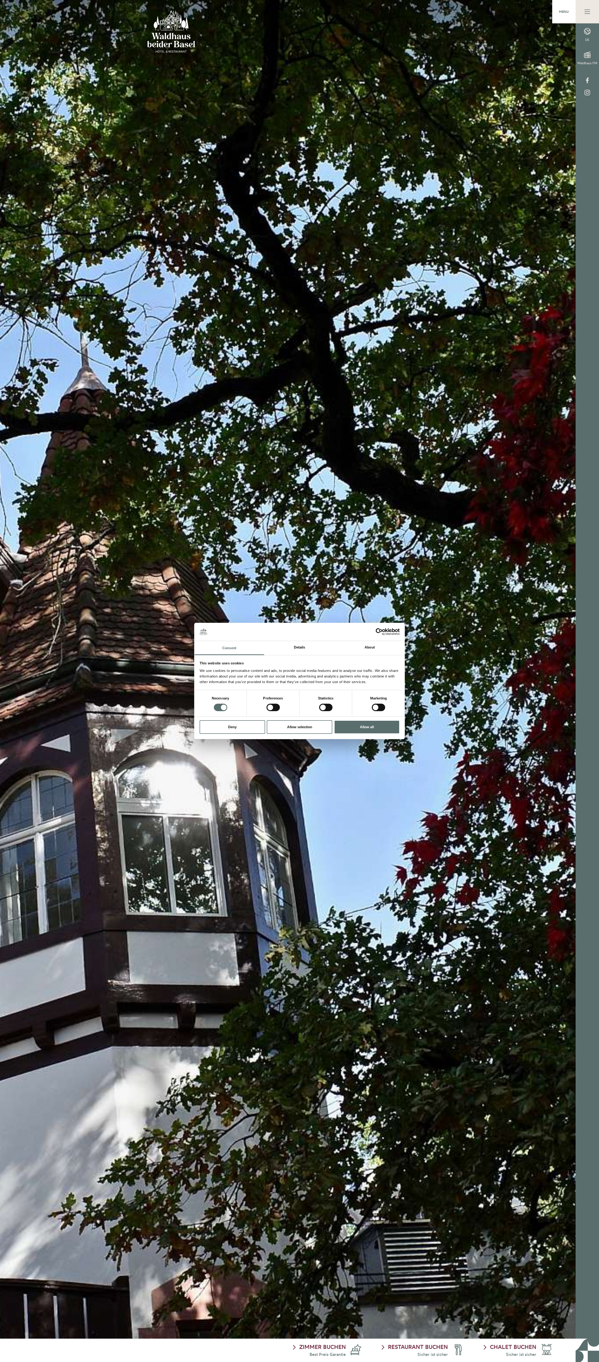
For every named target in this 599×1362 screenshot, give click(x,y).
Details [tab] (299, 647)
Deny (232, 727)
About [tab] (370, 647)
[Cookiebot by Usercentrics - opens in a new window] (379, 631)
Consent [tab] (229, 648)
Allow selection (299, 727)
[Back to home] (171, 31)
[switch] (273, 707)
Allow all (367, 727)
